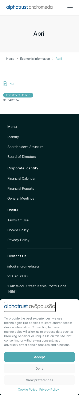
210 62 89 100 (18, 276)
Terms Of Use (18, 220)
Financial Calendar (21, 178)
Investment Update (18, 95)
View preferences (39, 380)
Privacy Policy (49, 389)
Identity (13, 137)
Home (10, 58)
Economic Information (35, 58)
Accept (39, 357)
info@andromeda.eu (23, 266)
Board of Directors (21, 157)
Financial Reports (20, 188)
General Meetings (20, 198)
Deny (39, 368)
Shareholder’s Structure (25, 147)
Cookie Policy (27, 389)
